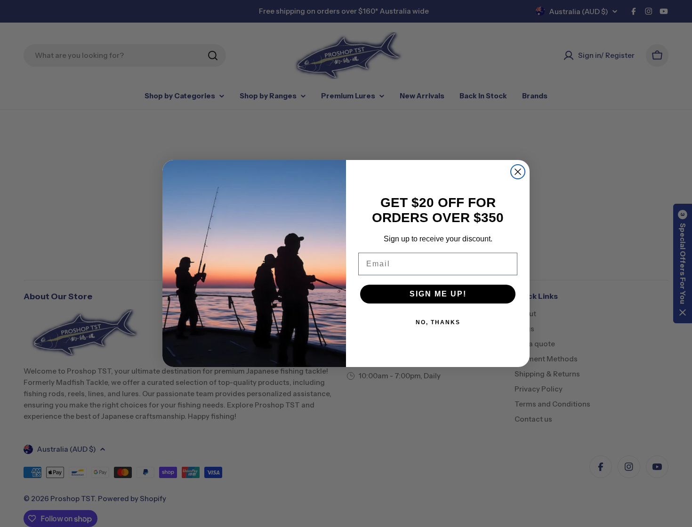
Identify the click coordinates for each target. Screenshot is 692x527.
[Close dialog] (518, 172)
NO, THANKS (438, 322)
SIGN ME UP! (438, 294)
